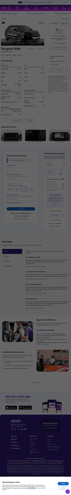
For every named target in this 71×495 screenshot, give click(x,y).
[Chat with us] (67, 491)
